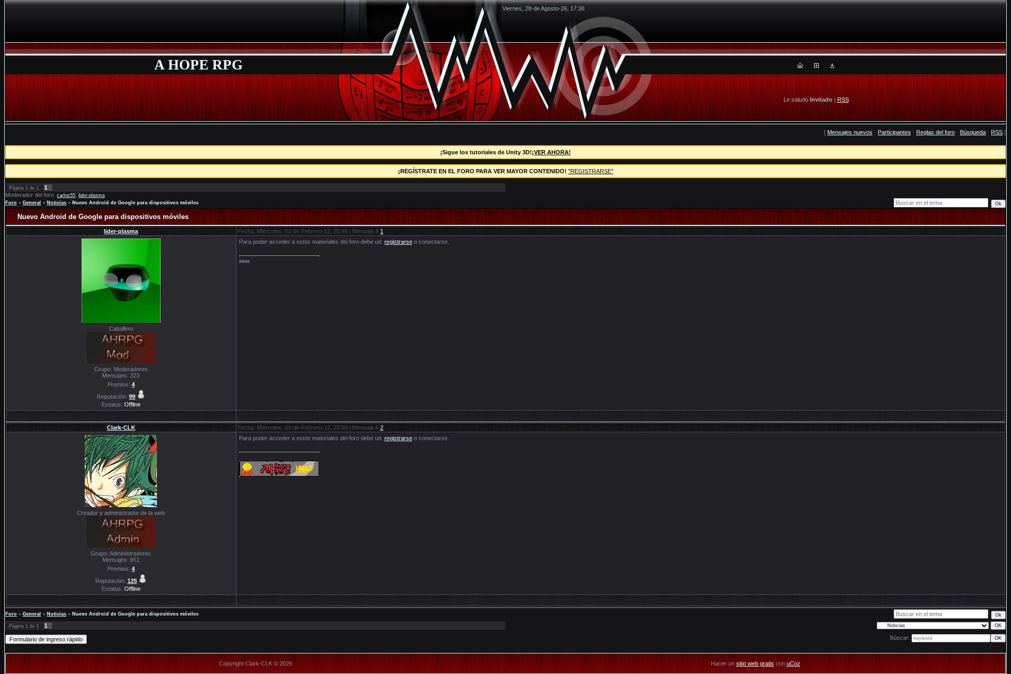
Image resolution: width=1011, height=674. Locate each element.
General (32, 202)
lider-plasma (91, 195)
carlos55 (66, 195)
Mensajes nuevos (850, 132)
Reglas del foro (935, 132)
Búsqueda (973, 132)
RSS (843, 99)
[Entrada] (832, 66)
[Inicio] (800, 66)
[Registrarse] (816, 66)
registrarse (398, 242)
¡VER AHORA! (551, 152)
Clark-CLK (121, 427)
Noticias (56, 202)
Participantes (894, 132)
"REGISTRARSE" (590, 171)
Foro (11, 202)
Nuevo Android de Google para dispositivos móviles (135, 202)
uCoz (793, 663)
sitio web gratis (755, 663)
